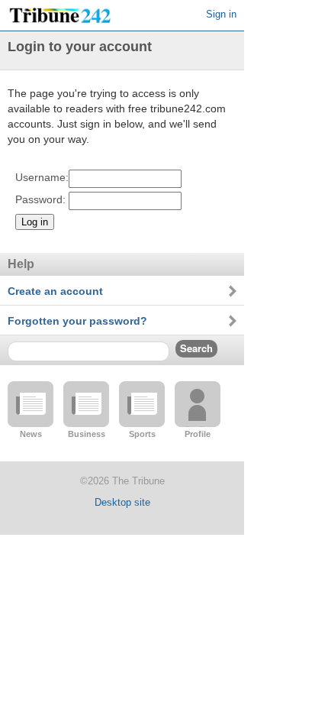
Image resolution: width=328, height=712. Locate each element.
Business (86, 434)
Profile (198, 434)
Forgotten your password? (77, 321)
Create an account (55, 291)
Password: (40, 199)
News (31, 434)
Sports (142, 434)
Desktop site (122, 502)
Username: (42, 177)
